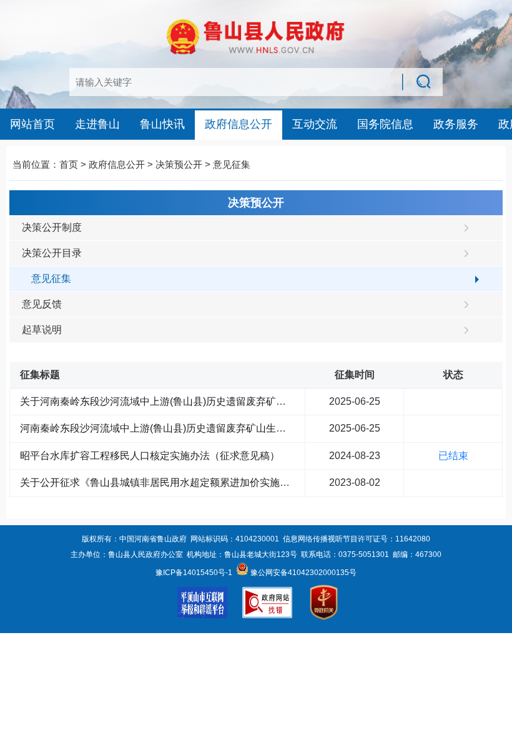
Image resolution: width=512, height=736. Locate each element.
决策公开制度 (52, 227)
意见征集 (231, 164)
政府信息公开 (238, 124)
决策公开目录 (52, 253)
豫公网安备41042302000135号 (303, 572)
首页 (68, 164)
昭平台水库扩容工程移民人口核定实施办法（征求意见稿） (150, 455)
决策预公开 (178, 164)
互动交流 (314, 124)
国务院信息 (385, 124)
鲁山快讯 (162, 124)
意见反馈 (42, 304)
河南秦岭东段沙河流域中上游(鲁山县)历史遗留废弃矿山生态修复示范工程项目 (193, 428)
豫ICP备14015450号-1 (193, 572)
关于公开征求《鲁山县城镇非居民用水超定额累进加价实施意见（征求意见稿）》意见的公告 (225, 482)
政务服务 (455, 124)
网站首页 (32, 124)
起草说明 (42, 329)
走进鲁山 (97, 124)
